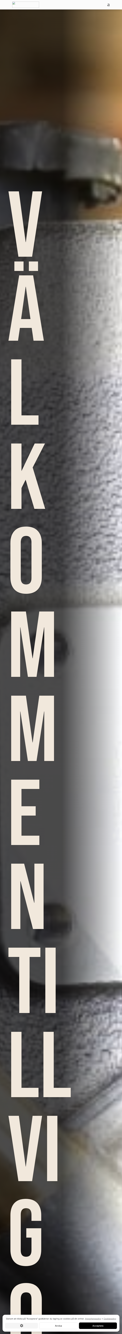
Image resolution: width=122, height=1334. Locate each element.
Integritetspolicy (93, 1318)
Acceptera (97, 1325)
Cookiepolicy (110, 1318)
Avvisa (58, 1325)
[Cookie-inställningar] (21, 1325)
